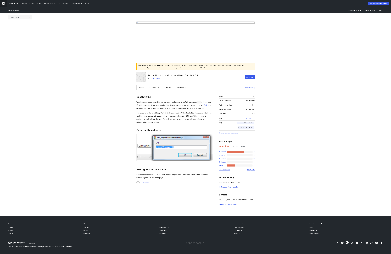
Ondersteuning (249, 88)
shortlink (251, 123)
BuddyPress (314, 233)
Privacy (10, 233)
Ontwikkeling (181, 88)
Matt (312, 227)
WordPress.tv (164, 233)
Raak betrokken (239, 224)
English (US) (250, 118)
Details (141, 88)
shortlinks (241, 127)
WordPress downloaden (378, 3)
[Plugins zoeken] (30, 17)
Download (249, 77)
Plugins (85, 230)
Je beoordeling (224, 170)
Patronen (86, 233)
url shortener (250, 127)
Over (10, 224)
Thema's (86, 227)
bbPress (313, 230)
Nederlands (31, 243)
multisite (244, 123)
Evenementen (239, 227)
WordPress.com (316, 224)
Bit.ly (206, 105)
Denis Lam (156, 79)
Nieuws (10, 227)
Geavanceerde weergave (228, 133)
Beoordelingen (153, 88)
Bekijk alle (251, 170)
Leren (161, 224)
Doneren (238, 230)
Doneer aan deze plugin (228, 204)
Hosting (10, 230)
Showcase (87, 224)
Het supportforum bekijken (229, 187)
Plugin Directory (13, 10)
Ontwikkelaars (163, 230)
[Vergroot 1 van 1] (210, 136)
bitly (239, 123)
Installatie (167, 88)
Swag (237, 233)
